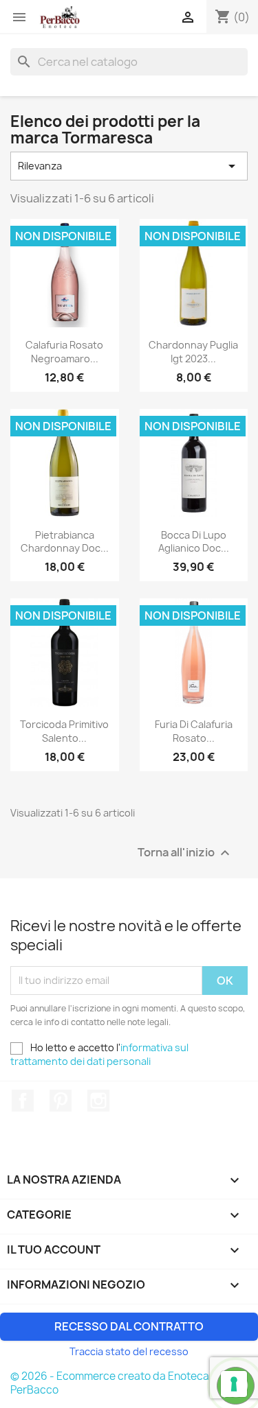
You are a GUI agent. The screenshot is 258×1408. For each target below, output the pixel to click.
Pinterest (61, 1101)
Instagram (98, 1101)
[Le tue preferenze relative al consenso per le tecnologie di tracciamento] (234, 1384)
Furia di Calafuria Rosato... (194, 731)
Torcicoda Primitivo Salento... (64, 731)
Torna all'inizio (185, 852)
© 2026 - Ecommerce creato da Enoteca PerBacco (109, 1383)
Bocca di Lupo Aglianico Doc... (193, 541)
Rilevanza (129, 166)
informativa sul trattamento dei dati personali (99, 1054)
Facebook (23, 1101)
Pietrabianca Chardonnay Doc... (65, 541)
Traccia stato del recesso (129, 1351)
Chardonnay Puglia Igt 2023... (193, 351)
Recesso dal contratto (129, 1326)
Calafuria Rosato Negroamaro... (64, 351)
